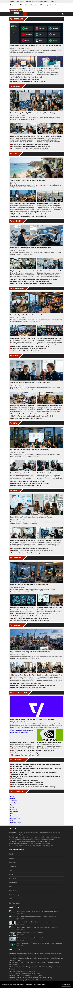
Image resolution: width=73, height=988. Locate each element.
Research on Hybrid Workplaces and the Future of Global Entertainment (31, 315)
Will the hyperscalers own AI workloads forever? (25, 755)
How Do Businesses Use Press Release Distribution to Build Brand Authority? (33, 787)
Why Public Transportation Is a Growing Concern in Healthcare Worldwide (32, 416)
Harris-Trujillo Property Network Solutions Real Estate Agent (28, 687)
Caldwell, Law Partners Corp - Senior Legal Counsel (26, 485)
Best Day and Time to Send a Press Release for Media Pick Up (23, 69)
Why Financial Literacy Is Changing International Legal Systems (29, 450)
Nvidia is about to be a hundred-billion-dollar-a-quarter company (50, 742)
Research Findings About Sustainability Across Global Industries (29, 618)
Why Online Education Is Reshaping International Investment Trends (50, 540)
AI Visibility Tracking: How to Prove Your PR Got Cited (26, 77)
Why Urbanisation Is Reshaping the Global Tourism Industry (23, 203)
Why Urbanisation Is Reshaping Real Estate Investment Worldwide (30, 652)
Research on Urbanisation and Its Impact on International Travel (50, 203)
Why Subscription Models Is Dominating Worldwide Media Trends (30, 346)
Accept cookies (66, 984)
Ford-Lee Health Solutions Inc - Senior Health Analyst (26, 418)
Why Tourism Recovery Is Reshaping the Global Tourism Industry (29, 214)
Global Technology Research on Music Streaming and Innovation (29, 584)
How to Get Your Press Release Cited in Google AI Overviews (28, 81)
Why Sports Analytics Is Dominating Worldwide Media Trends (50, 338)
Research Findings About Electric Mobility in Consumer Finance (29, 548)
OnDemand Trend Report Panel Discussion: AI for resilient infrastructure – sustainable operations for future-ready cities (35, 769)
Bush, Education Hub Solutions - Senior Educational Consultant (29, 149)
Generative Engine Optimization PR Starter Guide (25, 79)
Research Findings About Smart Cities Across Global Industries (23, 608)
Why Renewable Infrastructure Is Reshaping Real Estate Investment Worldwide (33, 685)
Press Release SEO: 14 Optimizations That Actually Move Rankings (50, 69)
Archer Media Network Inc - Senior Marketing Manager (27, 351)
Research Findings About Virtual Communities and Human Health (30, 414)
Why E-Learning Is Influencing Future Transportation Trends (23, 271)
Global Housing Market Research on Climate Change (26, 683)
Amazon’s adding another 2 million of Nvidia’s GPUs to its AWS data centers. (33, 719)
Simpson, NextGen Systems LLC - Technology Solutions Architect (30, 620)
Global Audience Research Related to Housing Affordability (28, 348)
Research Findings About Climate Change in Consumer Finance (23, 540)
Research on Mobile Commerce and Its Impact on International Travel (31, 212)
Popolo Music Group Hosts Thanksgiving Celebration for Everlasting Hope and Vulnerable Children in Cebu (33, 773)
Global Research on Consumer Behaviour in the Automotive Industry (30, 247)
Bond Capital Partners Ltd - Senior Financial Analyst (26, 553)
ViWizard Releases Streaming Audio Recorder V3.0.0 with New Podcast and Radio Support (36, 45)
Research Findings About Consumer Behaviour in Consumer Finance (31, 517)
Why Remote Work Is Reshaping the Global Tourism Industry (28, 180)
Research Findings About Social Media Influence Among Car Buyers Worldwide (34, 279)
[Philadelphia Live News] (16, 11)
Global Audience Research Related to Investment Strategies (23, 338)
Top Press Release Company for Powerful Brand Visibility (25, 980)
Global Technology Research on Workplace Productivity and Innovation (31, 616)
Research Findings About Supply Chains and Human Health (23, 405)
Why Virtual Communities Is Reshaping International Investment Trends (32, 551)
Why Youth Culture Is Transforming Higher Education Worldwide (50, 136)
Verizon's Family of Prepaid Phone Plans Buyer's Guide (27, 782)
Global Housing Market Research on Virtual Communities (50, 675)
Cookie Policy (41, 984)
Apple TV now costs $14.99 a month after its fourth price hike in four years (32, 750)
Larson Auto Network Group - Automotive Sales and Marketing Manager (31, 283)
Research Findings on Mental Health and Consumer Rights (28, 481)
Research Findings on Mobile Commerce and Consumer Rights (23, 473)
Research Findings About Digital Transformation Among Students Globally (32, 113)
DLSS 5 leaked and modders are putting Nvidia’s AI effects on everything (23, 742)
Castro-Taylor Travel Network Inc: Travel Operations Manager (28, 216)
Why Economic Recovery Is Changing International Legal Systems (30, 483)
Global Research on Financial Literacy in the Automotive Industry (30, 281)
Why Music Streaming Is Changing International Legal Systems (50, 473)
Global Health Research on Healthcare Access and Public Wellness (50, 405)
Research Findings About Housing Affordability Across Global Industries (50, 608)
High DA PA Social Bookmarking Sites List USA (24, 780)
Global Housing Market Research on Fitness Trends (23, 675)
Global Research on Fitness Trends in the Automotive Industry (50, 271)
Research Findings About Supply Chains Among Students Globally (30, 144)
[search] (63, 14)
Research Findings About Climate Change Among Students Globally (23, 136)
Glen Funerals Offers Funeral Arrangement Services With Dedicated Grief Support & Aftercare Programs (35, 777)
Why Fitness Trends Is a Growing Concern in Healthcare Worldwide (30, 382)
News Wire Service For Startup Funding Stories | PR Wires (27, 784)
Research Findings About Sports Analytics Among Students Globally (30, 146)
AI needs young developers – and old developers (25, 753)
